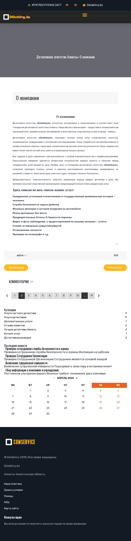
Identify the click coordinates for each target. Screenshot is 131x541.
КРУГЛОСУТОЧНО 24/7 (46, 5)
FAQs (7, 502)
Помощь (8, 496)
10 (77, 295)
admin (20, 255)
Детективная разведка (17, 337)
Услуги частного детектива (20, 313)
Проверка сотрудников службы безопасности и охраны (36, 348)
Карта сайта (11, 508)
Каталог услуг (12, 333)
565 (115, 255)
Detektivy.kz (95, 5)
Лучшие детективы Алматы (20, 329)
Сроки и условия (13, 490)
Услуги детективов (15, 317)
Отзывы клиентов (14, 325)
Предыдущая (16, 267)
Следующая (115, 267)
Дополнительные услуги (18, 321)
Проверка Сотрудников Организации (25, 356)
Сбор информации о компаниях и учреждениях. (31, 370)
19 (91, 295)
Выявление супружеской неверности (25, 363)
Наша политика (13, 483)
